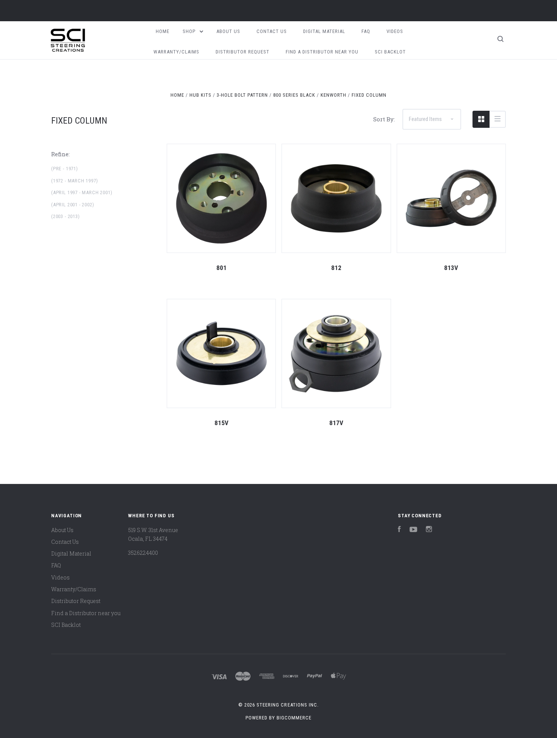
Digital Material (324, 31)
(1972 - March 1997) (74, 181)
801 (221, 268)
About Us (228, 31)
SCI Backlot (390, 52)
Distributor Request (242, 52)
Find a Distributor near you (322, 52)
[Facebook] (399, 530)
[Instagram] (429, 530)
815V (221, 423)
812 (336, 268)
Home (162, 31)
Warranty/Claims (176, 52)
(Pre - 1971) (64, 168)
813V (451, 268)
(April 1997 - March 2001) (81, 192)
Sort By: (384, 119)
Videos (394, 31)
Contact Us (272, 31)
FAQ (365, 31)
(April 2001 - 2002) (72, 204)
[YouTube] (413, 530)
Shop (190, 31)
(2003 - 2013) (65, 216)
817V (336, 423)
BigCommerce (294, 718)
